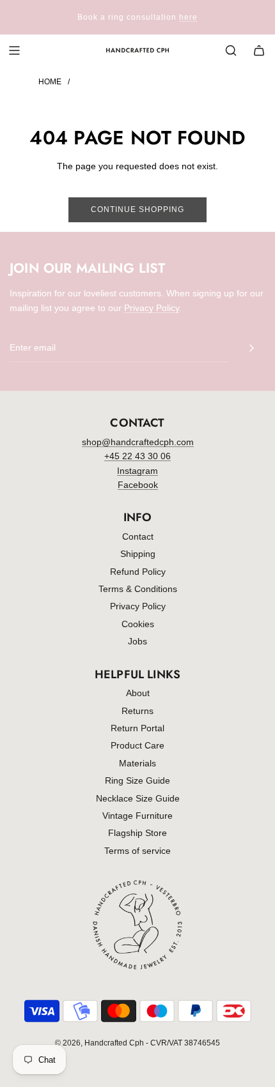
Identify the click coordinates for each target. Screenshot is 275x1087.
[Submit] (251, 348)
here (188, 17)
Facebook (138, 485)
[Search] (231, 50)
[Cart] (259, 50)
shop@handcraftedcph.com (138, 442)
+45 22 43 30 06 (137, 456)
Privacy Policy (151, 308)
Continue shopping (137, 209)
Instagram (137, 471)
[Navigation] (14, 50)
